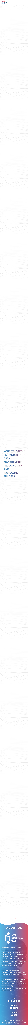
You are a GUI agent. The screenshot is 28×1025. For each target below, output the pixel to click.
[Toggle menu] (25, 2)
